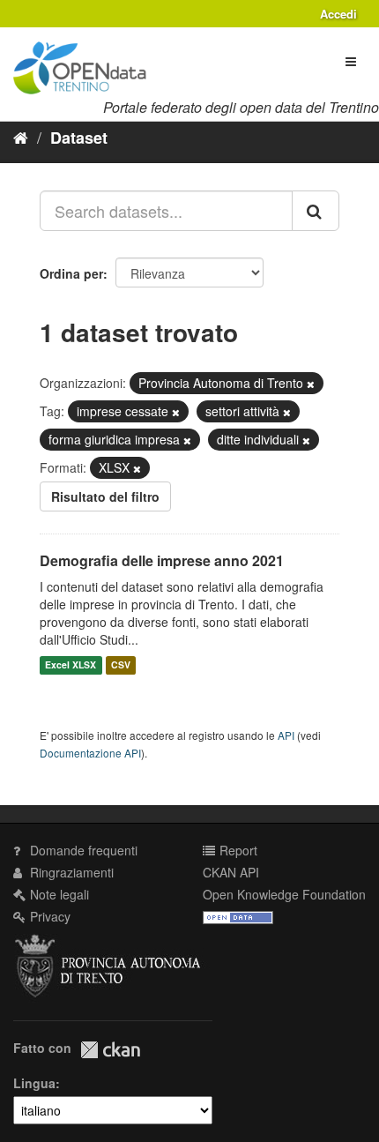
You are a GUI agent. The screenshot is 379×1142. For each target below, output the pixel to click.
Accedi (338, 13)
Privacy (48, 916)
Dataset (79, 137)
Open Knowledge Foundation (284, 894)
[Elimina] (311, 384)
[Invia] (315, 210)
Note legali (57, 894)
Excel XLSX (70, 665)
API (286, 735)
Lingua (34, 1083)
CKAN (110, 1050)
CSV (120, 665)
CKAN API (231, 872)
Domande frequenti (81, 850)
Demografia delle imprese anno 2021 (162, 560)
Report (236, 850)
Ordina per (71, 273)
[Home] (20, 136)
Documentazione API (90, 752)
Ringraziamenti (70, 872)
